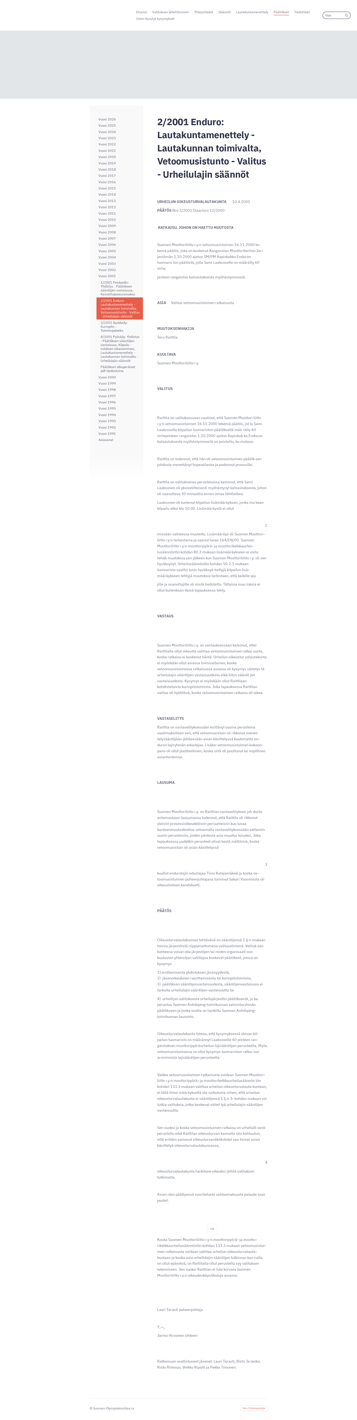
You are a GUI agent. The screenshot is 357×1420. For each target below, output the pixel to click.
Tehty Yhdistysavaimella (253, 1408)
